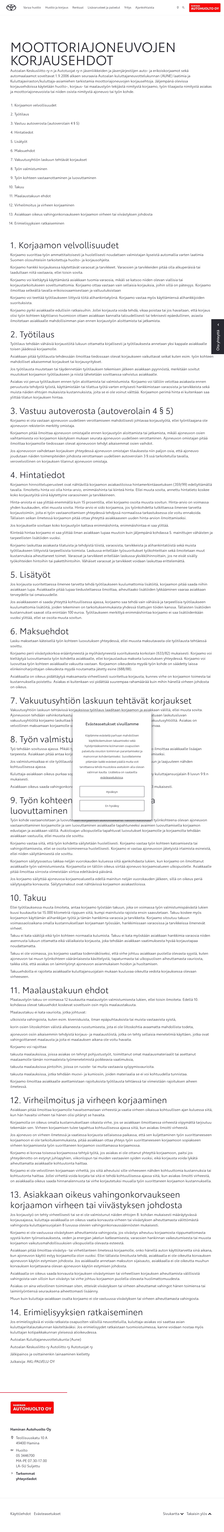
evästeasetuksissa (111, 777)
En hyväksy (112, 806)
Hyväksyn (112, 792)
